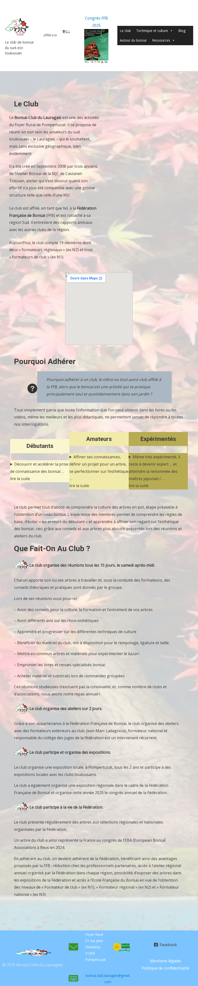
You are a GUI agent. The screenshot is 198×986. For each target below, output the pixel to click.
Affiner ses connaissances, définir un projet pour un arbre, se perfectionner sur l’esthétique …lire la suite (98, 471)
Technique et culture (152, 30)
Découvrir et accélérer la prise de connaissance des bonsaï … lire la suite (39, 471)
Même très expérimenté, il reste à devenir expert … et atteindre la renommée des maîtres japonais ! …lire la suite (154, 471)
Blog (181, 30)
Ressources (161, 40)
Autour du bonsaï (133, 40)
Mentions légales (165, 961)
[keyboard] (73, 978)
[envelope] (73, 947)
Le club (125, 30)
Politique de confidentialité (165, 968)
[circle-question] (32, 388)
